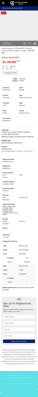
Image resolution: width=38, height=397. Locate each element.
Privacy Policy (25, 375)
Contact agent (7, 43)
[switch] (24, 43)
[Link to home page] (19, 3)
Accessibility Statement (16, 377)
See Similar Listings (10, 73)
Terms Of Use (11, 375)
